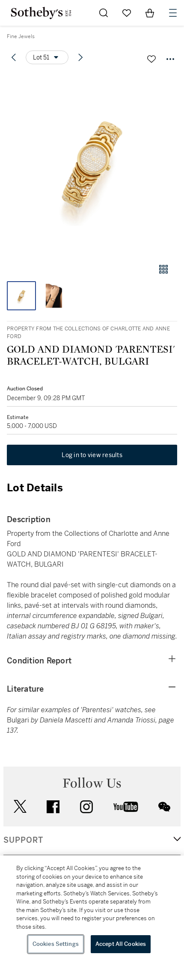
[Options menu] (170, 59)
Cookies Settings (56, 944)
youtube (125, 807)
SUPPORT (23, 840)
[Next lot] (80, 57)
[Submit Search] (103, 13)
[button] (92, 164)
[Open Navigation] (173, 12)
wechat (164, 807)
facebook (53, 806)
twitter (20, 806)
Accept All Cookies (120, 944)
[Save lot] (151, 59)
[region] (92, 908)
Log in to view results (92, 455)
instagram (86, 806)
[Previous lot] (13, 57)
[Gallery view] (163, 269)
